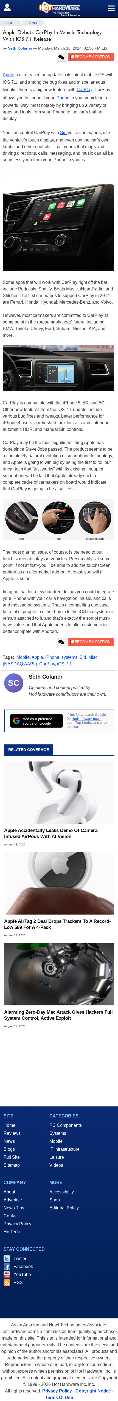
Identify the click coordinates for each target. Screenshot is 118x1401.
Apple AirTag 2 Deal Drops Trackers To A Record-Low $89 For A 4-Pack (57, 924)
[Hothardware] (59, 8)
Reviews (12, 1133)
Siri (63, 132)
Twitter (19, 1258)
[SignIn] (10, 7)
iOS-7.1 (64, 664)
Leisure (56, 1157)
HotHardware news (86, 719)
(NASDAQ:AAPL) (20, 664)
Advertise (13, 1200)
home (9, 23)
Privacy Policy (17, 1224)
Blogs (9, 1149)
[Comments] (62, 57)
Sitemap (12, 1165)
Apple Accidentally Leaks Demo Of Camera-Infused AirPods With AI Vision (51, 833)
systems (69, 657)
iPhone (62, 98)
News (33, 23)
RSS (18, 1282)
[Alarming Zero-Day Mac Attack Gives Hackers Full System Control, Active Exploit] (59, 974)
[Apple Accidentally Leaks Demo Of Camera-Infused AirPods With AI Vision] (59, 792)
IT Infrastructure (64, 1149)
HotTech (12, 1231)
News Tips (14, 1208)
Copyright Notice (93, 1391)
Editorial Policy (64, 1208)
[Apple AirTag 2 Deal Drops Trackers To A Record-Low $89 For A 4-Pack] (59, 883)
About (9, 1192)
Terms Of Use (59, 1397)
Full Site (12, 1157)
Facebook (23, 1266)
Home (9, 1125)
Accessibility (61, 1192)
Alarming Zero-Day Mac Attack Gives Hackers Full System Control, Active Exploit (58, 1015)
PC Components (65, 1125)
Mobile (23, 657)
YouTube (22, 1274)
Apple (8, 74)
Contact (11, 1216)
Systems (57, 1133)
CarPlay (84, 89)
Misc (92, 657)
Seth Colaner (46, 677)
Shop (54, 1200)
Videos (56, 1165)
